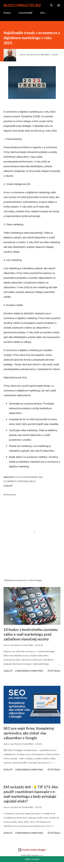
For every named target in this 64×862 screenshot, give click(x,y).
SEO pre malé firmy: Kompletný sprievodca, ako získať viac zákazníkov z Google (29, 733)
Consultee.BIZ (25, 12)
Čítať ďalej (54, 670)
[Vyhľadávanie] (51, 5)
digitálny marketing (30, 477)
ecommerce (10, 481)
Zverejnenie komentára (29, 670)
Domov (7, 12)
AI (16, 477)
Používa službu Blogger (34, 849)
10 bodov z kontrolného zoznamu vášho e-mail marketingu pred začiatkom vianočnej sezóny (31, 634)
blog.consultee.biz (22, 5)
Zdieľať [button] (8, 486)
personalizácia (27, 481)
